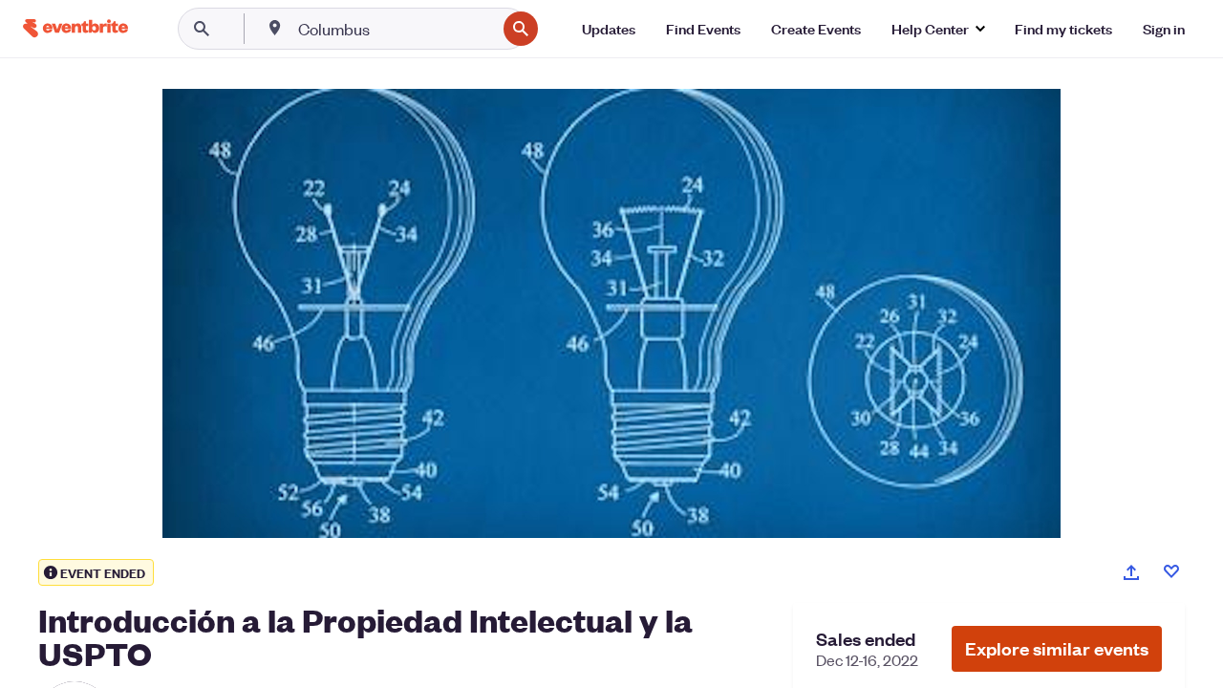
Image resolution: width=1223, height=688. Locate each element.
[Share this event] (1131, 572)
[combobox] (395, 29)
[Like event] (1171, 571)
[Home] (75, 28)
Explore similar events (1056, 648)
